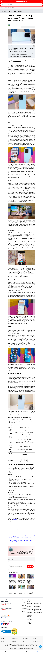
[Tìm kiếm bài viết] (41, 4)
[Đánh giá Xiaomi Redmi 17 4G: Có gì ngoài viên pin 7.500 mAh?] (12, 576)
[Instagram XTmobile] (8, 623)
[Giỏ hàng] (41, 1)
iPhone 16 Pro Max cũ (36, 641)
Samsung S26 (24, 639)
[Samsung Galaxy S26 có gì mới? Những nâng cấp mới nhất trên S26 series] (12, 587)
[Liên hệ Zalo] (40, 646)
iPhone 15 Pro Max (25, 638)
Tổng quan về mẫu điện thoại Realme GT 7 (18, 51)
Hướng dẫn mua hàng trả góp (29, 619)
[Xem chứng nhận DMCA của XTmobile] (14, 631)
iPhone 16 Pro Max (15, 638)
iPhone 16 (2, 638)
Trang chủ (1, 7)
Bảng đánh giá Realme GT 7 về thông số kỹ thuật (19, 54)
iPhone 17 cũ (14, 641)
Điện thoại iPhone (4, 637)
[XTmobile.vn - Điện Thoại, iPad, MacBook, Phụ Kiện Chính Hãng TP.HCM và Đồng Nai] (21, 1)
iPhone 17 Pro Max (15, 637)
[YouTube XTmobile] (4, 623)
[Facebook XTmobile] (2, 623)
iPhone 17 (34, 637)
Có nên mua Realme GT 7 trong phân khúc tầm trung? (20, 56)
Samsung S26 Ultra (15, 639)
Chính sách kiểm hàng (38, 612)
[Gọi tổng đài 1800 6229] (1, 1)
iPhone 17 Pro (24, 637)
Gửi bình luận (30, 566)
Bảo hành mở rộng (37, 601)
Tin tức (6, 7)
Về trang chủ (24, 611)
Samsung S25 (35, 639)
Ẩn (33, 45)
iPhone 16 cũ (24, 641)
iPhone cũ (2, 641)
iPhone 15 (34, 638)
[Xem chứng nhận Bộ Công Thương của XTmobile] (6, 631)
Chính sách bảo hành (37, 607)
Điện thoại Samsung (4, 639)
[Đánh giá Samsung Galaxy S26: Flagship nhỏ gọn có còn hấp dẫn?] (21, 576)
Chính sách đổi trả (37, 606)
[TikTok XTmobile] (6, 623)
